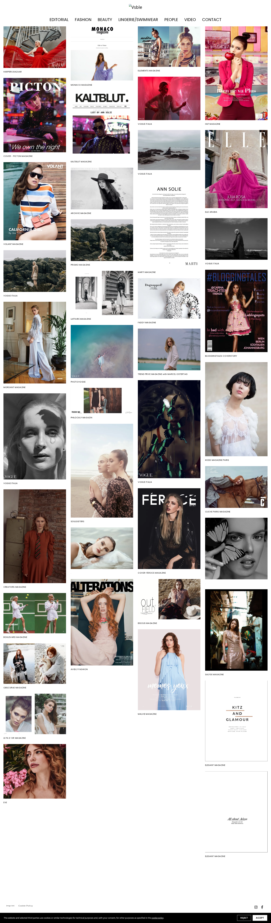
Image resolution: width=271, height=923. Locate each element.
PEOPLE (171, 19)
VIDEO (190, 19)
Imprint (10, 905)
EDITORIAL (59, 19)
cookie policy (157, 917)
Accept (260, 917)
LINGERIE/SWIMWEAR (138, 19)
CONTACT (211, 19)
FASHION (83, 19)
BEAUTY (105, 19)
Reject (244, 917)
